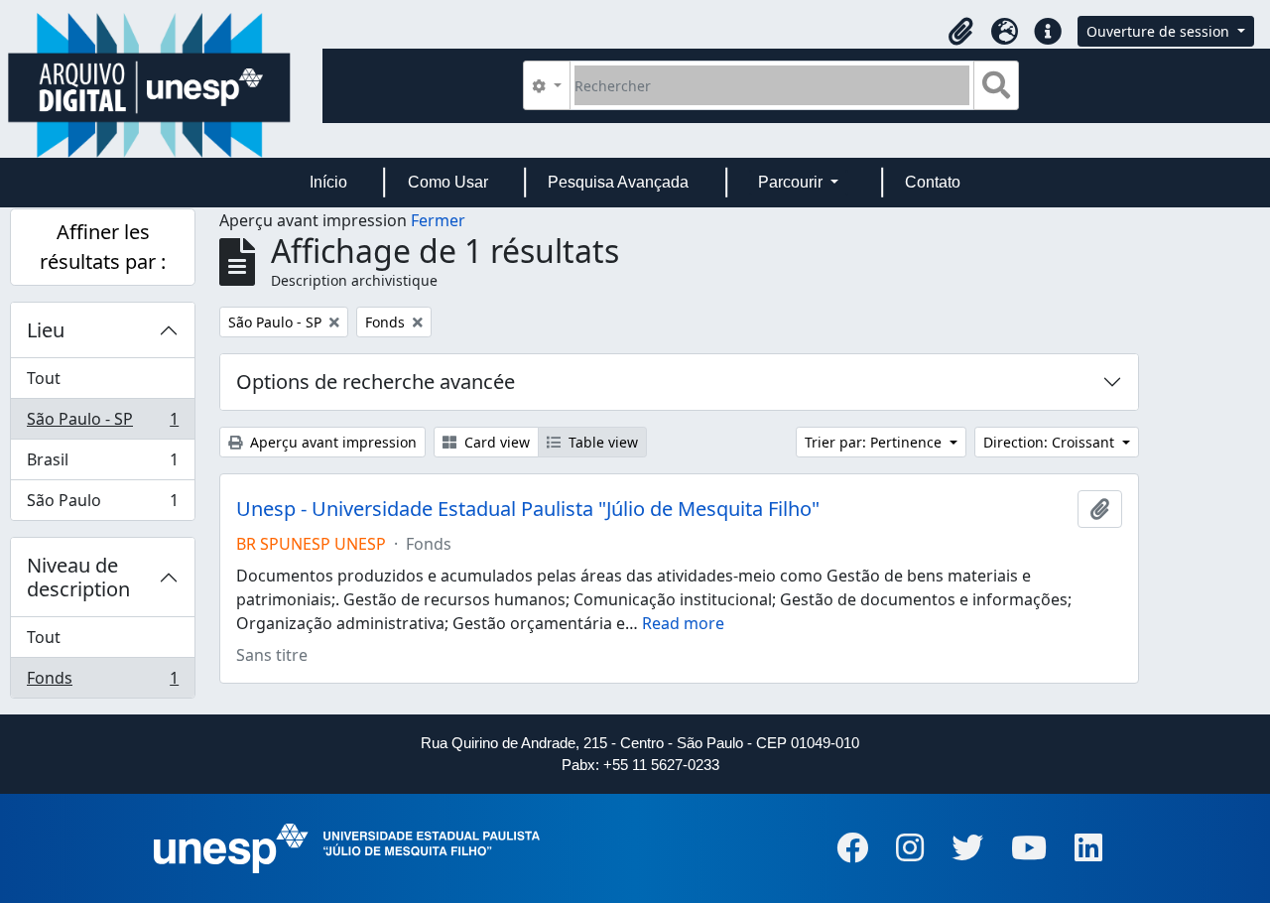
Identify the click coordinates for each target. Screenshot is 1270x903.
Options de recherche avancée (375, 381)
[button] (960, 32)
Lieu (45, 330)
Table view (601, 442)
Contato (932, 182)
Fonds (102, 682)
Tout (44, 378)
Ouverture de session (1159, 31)
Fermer (438, 220)
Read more (683, 623)
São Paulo (102, 504)
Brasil (102, 464)
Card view (495, 442)
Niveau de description (78, 577)
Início (328, 182)
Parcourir (792, 182)
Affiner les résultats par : (103, 246)
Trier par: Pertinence (875, 442)
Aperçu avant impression (331, 442)
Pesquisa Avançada (618, 182)
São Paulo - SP (102, 424)
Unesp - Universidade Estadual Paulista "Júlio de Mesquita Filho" (528, 509)
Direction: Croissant (1050, 442)
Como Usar (448, 182)
